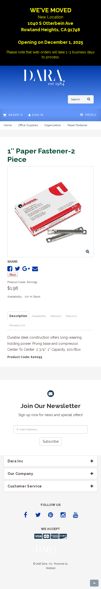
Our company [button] (20, 474)
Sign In (37, 115)
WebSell (50, 568)
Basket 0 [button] (15, 115)
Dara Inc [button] (15, 461)
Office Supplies (28, 125)
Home (8, 125)
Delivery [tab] (56, 316)
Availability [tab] (39, 316)
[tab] (50, 461)
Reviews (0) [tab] (17, 325)
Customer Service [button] (25, 486)
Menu (89, 115)
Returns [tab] (71, 316)
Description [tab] (18, 316)
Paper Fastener (77, 125)
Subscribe (51, 441)
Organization (52, 125)
